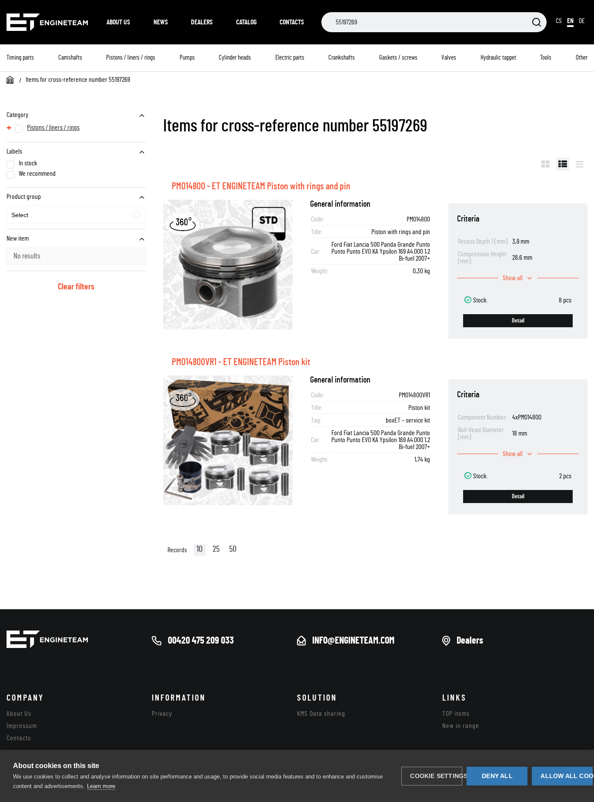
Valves (448, 57)
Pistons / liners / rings (130, 57)
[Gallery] (545, 164)
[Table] (562, 164)
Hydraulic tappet (498, 57)
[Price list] (579, 164)
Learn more (101, 786)
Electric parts (289, 57)
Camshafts (70, 57)
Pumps (187, 57)
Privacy (162, 713)
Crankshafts (341, 57)
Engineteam (48, 22)
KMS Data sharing (321, 713)
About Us (118, 22)
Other (581, 57)
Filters (519, 164)
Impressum (22, 725)
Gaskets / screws (398, 57)
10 (200, 549)
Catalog (246, 22)
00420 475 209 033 (201, 640)
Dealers (202, 22)
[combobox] (76, 214)
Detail (518, 321)
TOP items (456, 713)
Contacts (292, 22)
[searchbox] (51, 215)
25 (216, 549)
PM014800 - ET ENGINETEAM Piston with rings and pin (261, 186)
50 (233, 549)
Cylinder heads (235, 57)
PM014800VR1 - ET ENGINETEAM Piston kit (241, 362)
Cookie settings (436, 776)
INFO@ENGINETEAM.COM (353, 640)
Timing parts (20, 57)
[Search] (536, 22)
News (161, 22)
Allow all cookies (567, 776)
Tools (545, 57)
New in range (460, 725)
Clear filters (76, 286)
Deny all (497, 776)
